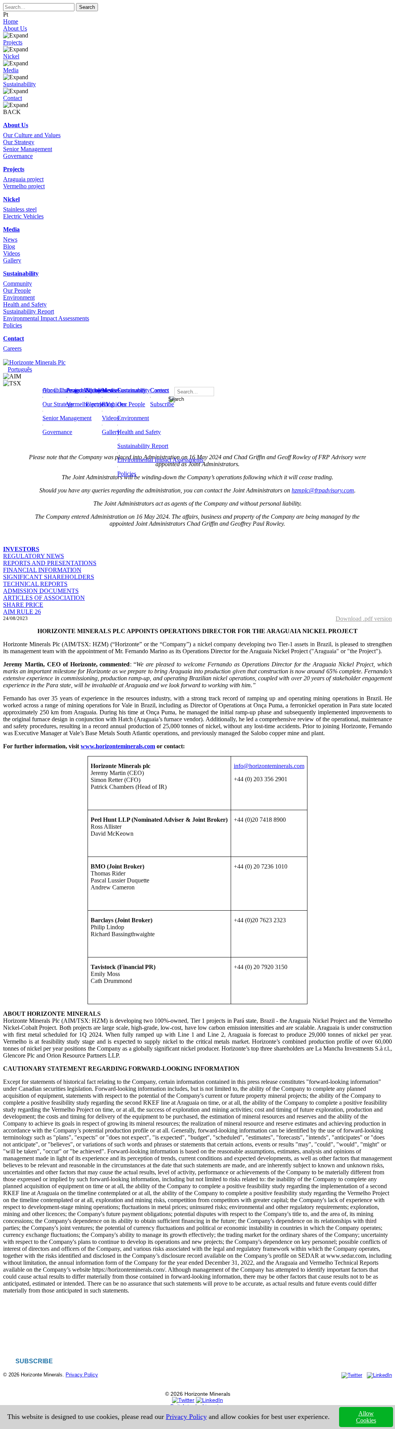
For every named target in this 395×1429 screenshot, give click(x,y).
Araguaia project (23, 179)
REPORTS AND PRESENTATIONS (49, 563)
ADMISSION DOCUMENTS (41, 591)
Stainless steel (20, 209)
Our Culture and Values (32, 135)
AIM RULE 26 (22, 611)
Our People (17, 290)
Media (11, 70)
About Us (15, 28)
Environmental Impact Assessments (46, 318)
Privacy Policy (82, 1375)
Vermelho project (24, 186)
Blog (9, 246)
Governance (18, 156)
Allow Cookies (366, 1417)
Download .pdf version (364, 618)
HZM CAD (37, 383)
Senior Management (27, 149)
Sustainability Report (28, 311)
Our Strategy (18, 142)
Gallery (12, 260)
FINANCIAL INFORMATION (42, 570)
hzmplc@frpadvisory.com (323, 490)
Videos (11, 253)
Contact (12, 98)
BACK (12, 112)
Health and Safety (25, 304)
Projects (12, 42)
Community (17, 283)
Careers (12, 348)
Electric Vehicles (23, 216)
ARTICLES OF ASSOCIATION (44, 597)
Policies (12, 325)
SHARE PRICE (23, 604)
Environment (19, 297)
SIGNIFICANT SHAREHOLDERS (48, 577)
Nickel (11, 56)
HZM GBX (37, 376)
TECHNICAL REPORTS (35, 584)
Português (20, 369)
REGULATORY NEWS (33, 556)
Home (10, 21)
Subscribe (162, 404)
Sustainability (19, 84)
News (10, 239)
